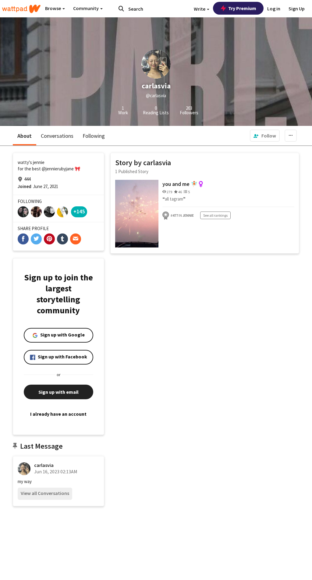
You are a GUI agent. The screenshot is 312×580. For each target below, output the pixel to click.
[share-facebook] (23, 238)
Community (86, 8)
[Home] (21, 9)
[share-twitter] (36, 238)
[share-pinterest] (49, 238)
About (24, 135)
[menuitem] (265, 136)
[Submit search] (121, 8)
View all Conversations (45, 493)
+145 (79, 211)
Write (200, 9)
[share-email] (75, 238)
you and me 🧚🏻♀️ (183, 183)
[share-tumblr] (62, 238)
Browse (53, 8)
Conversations (57, 135)
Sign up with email (58, 392)
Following (94, 135)
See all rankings (215, 215)
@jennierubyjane (58, 169)
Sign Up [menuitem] (297, 8)
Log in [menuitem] (273, 8)
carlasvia (44, 465)
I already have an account (58, 414)
